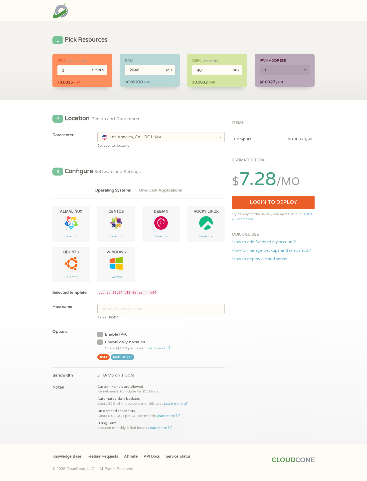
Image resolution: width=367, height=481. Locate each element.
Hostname (62, 306)
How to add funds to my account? (264, 241)
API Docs (152, 456)
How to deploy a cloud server (260, 258)
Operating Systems (113, 190)
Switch (116, 277)
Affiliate (131, 456)
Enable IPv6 (116, 334)
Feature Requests (102, 456)
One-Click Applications (160, 190)
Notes (58, 387)
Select (70, 236)
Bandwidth (62, 375)
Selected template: (69, 292)
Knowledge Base (66, 456)
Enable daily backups (136, 345)
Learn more (157, 348)
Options (60, 331)
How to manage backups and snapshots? (271, 250)
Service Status (178, 456)
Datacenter (63, 134)
